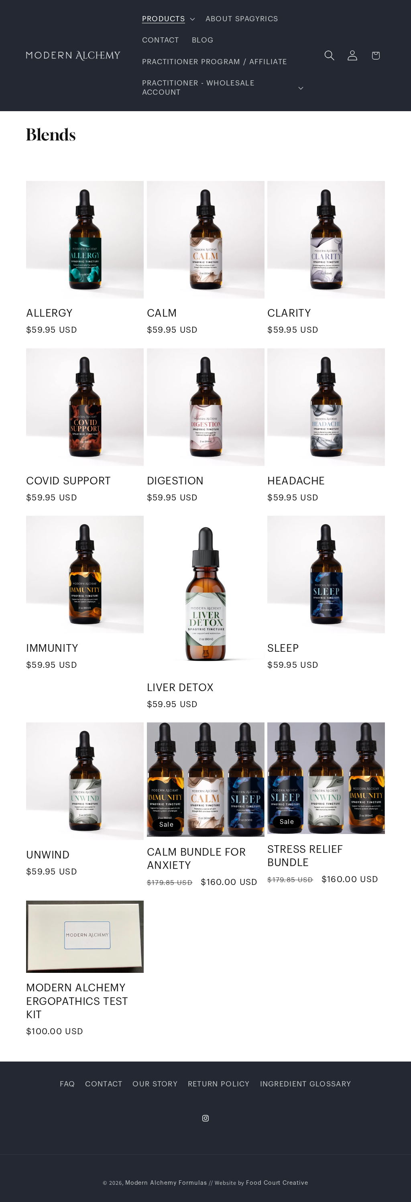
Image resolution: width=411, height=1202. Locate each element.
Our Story (155, 1084)
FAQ (67, 1084)
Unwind (48, 855)
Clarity (289, 313)
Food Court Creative (277, 1183)
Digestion (175, 481)
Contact (103, 1084)
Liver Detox (180, 688)
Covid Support (68, 481)
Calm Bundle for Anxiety (196, 859)
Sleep (283, 648)
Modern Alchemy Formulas (166, 1183)
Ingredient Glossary (306, 1084)
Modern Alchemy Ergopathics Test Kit (77, 1002)
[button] (167, 19)
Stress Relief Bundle (305, 856)
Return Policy (219, 1084)
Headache (296, 481)
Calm (162, 313)
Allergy (49, 313)
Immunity (52, 648)
